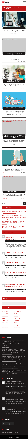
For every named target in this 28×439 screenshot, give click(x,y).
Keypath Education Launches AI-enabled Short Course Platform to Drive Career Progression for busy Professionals (13, 223)
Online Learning (5, 322)
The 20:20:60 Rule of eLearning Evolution (9, 373)
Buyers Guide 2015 (6, 313)
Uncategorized (5, 327)
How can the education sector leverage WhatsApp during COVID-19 (16, 289)
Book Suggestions (18, 311)
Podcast (15, 322)
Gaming (3, 318)
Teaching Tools (17, 325)
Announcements (5, 311)
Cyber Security (5, 316)
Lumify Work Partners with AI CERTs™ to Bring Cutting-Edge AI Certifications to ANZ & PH (13, 227)
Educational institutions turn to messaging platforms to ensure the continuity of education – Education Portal (15, 286)
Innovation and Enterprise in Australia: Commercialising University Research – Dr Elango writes (14, 237)
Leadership (16, 320)
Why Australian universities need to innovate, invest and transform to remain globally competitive (16, 240)
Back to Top (13, 333)
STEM (3, 325)
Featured (5, 35)
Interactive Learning (18, 318)
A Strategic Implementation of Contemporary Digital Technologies (12, 364)
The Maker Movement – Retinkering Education (16, 265)
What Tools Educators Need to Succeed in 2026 (12, 215)
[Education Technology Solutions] (11, 2)
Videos (3, 329)
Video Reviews (17, 327)
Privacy (17, 437)
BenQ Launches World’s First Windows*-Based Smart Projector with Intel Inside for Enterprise (14, 371)
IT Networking (5, 320)
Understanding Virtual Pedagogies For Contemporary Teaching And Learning (16, 275)
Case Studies (16, 313)
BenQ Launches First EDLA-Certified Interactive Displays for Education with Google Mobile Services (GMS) (13, 357)
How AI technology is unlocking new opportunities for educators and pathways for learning (12, 360)
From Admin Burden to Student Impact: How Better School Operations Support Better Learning (14, 212)
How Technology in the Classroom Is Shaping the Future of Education (16, 255)
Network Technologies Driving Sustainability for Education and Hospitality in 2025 (14, 218)
